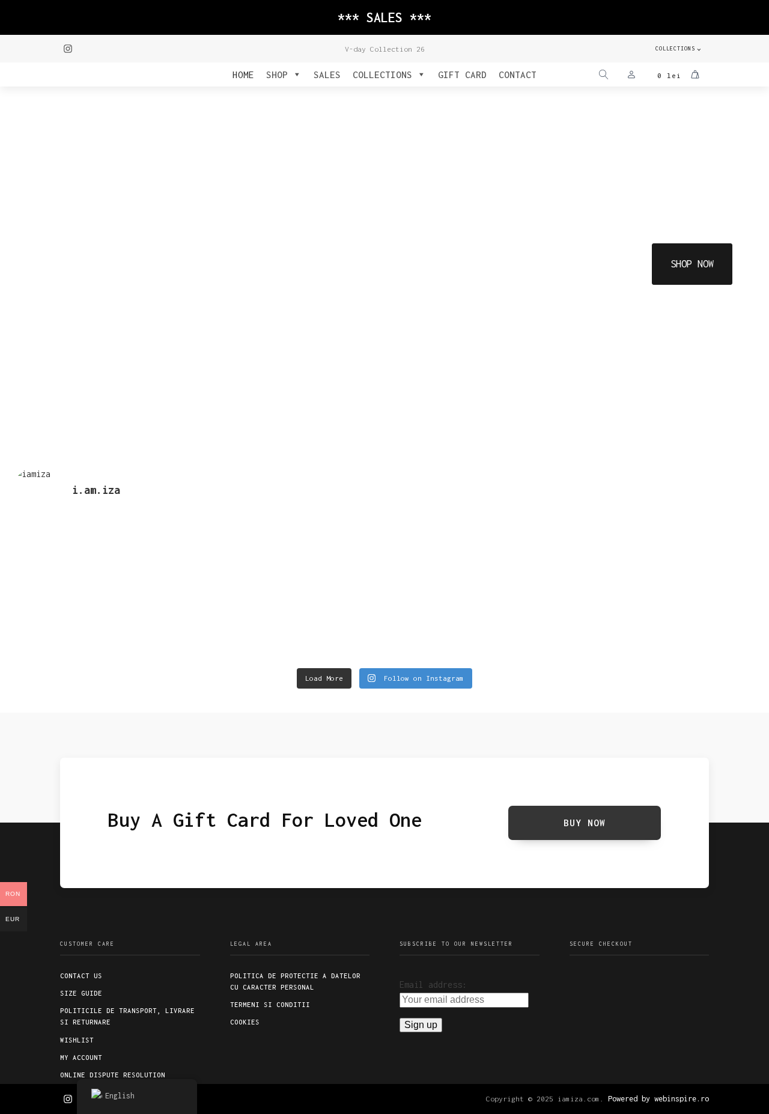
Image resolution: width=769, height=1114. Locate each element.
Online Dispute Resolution (112, 1075)
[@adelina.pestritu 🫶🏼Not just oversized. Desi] (667, 559)
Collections (675, 48)
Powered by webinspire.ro (658, 1098)
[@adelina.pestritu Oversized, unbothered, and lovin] (103, 627)
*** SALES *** (384, 17)
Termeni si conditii (270, 1004)
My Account (81, 1057)
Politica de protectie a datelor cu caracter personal (295, 981)
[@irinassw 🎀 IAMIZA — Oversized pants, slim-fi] (103, 544)
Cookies (245, 1022)
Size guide (81, 993)
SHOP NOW (692, 263)
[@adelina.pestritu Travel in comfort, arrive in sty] (291, 627)
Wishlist (77, 1040)
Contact (517, 74)
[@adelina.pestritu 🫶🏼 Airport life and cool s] (667, 627)
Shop (277, 74)
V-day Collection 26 (385, 48)
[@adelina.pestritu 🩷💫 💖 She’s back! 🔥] (291, 559)
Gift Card (462, 74)
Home (243, 74)
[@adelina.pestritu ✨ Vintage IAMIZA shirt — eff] (479, 620)
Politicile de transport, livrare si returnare (127, 1016)
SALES (327, 74)
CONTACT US (81, 975)
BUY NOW (585, 822)
